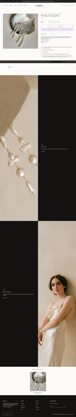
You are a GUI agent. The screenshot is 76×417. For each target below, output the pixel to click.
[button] (7, 5)
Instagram (9, 406)
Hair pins (22, 405)
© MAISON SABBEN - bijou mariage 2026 (58, 414)
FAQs (9, 67)
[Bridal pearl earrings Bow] (38, 381)
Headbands (23, 407)
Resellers (37, 409)
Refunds (37, 407)
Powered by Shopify (70, 414)
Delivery (37, 403)
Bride (22, 409)
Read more (43, 42)
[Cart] (72, 5)
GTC (37, 405)
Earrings (22, 403)
